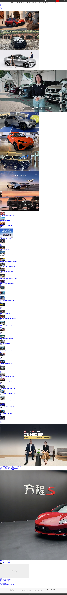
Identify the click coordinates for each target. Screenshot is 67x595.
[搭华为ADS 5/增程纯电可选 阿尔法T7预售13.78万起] (19, 131)
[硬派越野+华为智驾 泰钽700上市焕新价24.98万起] (19, 210)
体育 (12, 2)
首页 (0, 4)
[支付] (53, 1)
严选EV (30, 590)
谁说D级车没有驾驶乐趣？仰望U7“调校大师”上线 (7, 215)
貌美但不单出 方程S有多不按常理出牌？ (5, 313)
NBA (15, 2)
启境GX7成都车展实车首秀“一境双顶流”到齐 (6, 413)
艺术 (55, 2)
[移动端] (46, 1)
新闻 (11, 2)
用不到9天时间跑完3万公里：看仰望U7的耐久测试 (7, 225)
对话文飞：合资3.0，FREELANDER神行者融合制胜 (7, 469)
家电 (35, 2)
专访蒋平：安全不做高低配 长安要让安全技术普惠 (7, 467)
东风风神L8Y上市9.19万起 (3, 583)
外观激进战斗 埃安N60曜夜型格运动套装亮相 (6, 363)
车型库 (1, 8)
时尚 (37, 2)
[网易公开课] (48, 1)
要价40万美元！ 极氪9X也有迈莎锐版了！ (5, 579)
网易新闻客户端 (7, 423)
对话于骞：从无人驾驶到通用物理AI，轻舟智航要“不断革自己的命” (9, 468)
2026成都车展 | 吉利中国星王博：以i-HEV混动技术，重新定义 (8, 278)
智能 (33, 2)
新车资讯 (22, 590)
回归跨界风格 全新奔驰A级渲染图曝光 (5, 343)
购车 (0, 5)
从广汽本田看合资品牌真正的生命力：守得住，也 (7, 584)
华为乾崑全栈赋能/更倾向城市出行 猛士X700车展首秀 (7, 388)
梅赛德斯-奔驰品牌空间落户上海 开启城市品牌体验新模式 (8, 318)
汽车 (27, 2)
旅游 (43, 2)
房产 (45, 2)
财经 (23, 2)
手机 (31, 2)
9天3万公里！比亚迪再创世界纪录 (4, 249)
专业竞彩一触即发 (2, 423)
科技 (29, 2)
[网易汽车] (12, 590)
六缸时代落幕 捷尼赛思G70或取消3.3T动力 (6, 350)
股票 (25, 2)
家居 (47, 2)
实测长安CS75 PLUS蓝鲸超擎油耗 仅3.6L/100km (6, 581)
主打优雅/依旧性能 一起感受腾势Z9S (5, 562)
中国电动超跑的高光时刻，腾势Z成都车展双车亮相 (7, 338)
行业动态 (38, 590)
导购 (0, 7)
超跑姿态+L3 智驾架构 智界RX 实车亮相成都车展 (7, 406)
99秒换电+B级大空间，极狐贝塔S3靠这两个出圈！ (7, 376)
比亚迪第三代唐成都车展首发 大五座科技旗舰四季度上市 (8, 400)
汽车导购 (27, 590)
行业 (0, 9)
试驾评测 (25, 590)
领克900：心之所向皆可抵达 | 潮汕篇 (5, 220)
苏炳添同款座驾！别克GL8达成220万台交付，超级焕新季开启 (8, 261)
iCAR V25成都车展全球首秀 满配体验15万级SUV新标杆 (7, 393)
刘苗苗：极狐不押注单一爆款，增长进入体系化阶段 (7, 381)
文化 (41, 2)
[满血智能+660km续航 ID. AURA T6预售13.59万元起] (19, 49)
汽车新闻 (35, 590)
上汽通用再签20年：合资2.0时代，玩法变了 (6, 238)
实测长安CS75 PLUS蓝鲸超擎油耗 (4, 580)
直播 (39, 2)
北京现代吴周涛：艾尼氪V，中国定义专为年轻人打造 (7, 266)
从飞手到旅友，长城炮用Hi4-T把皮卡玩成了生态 (6, 254)
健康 (54, 2)
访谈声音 (41, 590)
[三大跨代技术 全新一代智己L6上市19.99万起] (19, 69)
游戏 (21, 2)
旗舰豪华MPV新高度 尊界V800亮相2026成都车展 (7, 283)
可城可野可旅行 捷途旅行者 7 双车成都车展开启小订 (7, 300)
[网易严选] (50, 1)
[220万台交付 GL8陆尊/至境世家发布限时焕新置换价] (19, 190)
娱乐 (17, 2)
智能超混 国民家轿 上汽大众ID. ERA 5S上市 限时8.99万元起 (8, 325)
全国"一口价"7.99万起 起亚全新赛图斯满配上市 (6, 271)
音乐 (19, 2)
